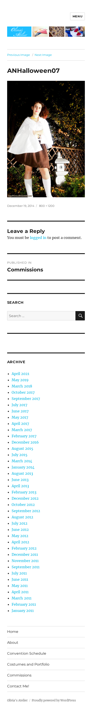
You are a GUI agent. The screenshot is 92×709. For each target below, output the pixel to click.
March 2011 (21, 598)
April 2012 (20, 542)
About (12, 642)
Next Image (43, 55)
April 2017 (20, 423)
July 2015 (19, 454)
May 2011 (20, 585)
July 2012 (19, 523)
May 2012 (20, 536)
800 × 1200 (46, 206)
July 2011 (19, 573)
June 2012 (20, 529)
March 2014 (22, 461)
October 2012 (23, 504)
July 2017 (19, 405)
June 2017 (20, 411)
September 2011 (26, 567)
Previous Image (18, 55)
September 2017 (26, 398)
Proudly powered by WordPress (54, 700)
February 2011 (24, 604)
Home (12, 632)
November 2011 (25, 560)
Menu (77, 16)
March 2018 (22, 386)
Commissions (19, 675)
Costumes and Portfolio (28, 664)
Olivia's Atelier (17, 700)
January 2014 (23, 467)
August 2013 (22, 473)
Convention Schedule (26, 653)
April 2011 (20, 592)
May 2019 (20, 380)
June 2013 (20, 479)
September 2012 (26, 511)
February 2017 (24, 436)
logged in (38, 237)
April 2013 (20, 486)
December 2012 (25, 498)
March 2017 (22, 430)
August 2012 (22, 517)
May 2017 (20, 417)
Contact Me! (18, 686)
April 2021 (20, 373)
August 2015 (22, 448)
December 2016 (25, 442)
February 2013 (24, 492)
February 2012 (24, 548)
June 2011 (20, 579)
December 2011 (25, 554)
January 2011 (23, 610)
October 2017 (23, 392)
